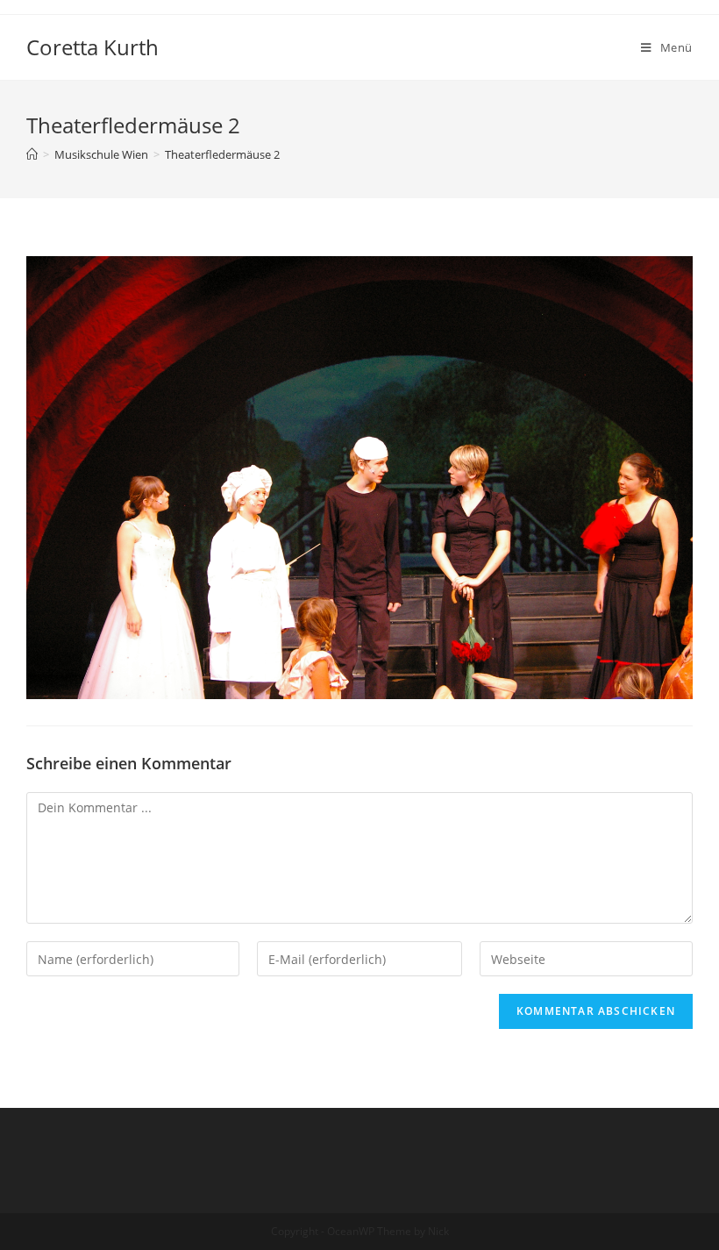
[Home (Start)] (32, 154)
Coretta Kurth (92, 46)
